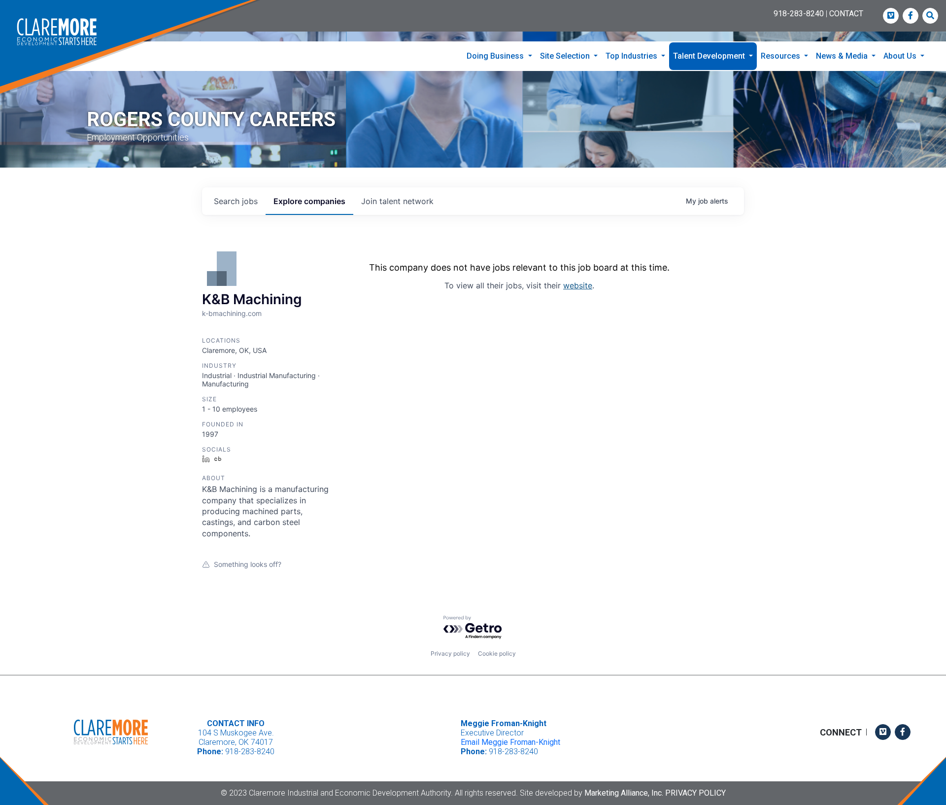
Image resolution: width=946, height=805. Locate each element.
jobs (236, 201)
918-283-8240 (799, 13)
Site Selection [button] (566, 56)
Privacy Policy (695, 793)
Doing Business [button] (496, 56)
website (577, 285)
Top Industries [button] (632, 56)
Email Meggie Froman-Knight (510, 742)
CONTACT (846, 13)
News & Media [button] (843, 56)
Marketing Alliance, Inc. (623, 793)
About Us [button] (900, 56)
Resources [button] (781, 56)
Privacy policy (450, 653)
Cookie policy (497, 653)
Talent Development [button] (710, 56)
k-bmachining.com (232, 313)
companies (309, 201)
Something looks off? (247, 564)
